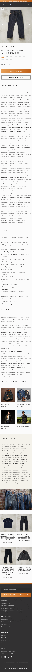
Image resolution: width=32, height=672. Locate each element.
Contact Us (5, 611)
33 (16, 55)
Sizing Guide (15, 76)
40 (11, 58)
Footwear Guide (7, 635)
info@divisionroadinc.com (12, 619)
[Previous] (7, 26)
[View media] (3, 9)
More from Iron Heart (15, 521)
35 (24, 55)
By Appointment (7, 614)
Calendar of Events (9, 659)
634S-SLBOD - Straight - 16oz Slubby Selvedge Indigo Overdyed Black (8, 579)
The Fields (5, 646)
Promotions (5, 632)
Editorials (5, 649)
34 (20, 55)
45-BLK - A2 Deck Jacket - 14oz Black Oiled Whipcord (23, 577)
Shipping (4, 627)
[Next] (23, 24)
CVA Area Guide (7, 662)
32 (11, 55)
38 (7, 58)
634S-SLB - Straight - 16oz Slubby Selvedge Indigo (23, 545)
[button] (4, 4)
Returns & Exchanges (9, 630)
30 (3, 55)
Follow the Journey (15, 603)
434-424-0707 (6, 616)
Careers (4, 651)
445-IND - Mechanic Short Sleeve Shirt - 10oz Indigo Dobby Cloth (7, 546)
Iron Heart (8, 45)
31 (7, 55)
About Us (4, 643)
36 (3, 58)
